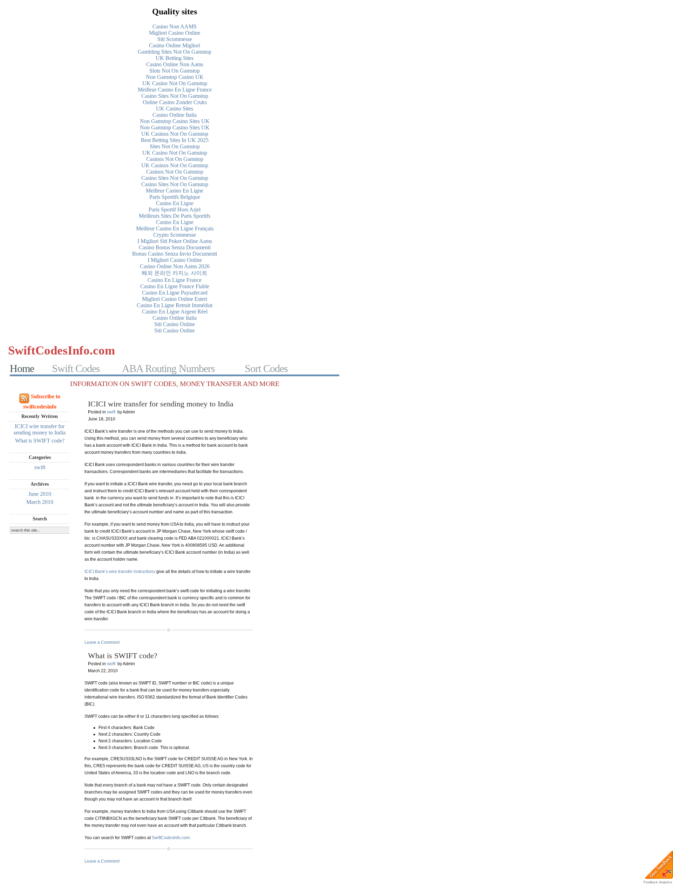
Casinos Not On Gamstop (174, 159)
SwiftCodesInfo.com (61, 351)
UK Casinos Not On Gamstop (174, 134)
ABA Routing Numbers (168, 368)
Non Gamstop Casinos (318, 350)
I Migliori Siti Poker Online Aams (174, 241)
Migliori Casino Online (174, 33)
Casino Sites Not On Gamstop (174, 96)
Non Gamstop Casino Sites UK (175, 121)
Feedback (651, 882)
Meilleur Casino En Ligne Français (174, 228)
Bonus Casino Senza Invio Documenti (174, 254)
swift (39, 467)
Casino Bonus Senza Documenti (175, 247)
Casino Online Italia (174, 115)
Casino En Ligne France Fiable (174, 286)
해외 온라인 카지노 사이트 (175, 273)
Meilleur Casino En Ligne (174, 191)
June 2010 (39, 494)
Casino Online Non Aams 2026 (175, 266)
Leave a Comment (102, 642)
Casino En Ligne (174, 203)
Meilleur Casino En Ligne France (175, 90)
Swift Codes (76, 368)
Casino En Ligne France (175, 280)
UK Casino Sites (174, 109)
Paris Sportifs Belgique (174, 197)
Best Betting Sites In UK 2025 (175, 140)
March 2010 (39, 502)
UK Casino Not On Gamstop (174, 83)
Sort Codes (266, 368)
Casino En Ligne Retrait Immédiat (174, 305)
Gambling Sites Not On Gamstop (174, 52)
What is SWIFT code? (39, 441)
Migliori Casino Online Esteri (174, 299)
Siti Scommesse (174, 39)
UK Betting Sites (174, 58)
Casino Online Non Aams (174, 64)
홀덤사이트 (210, 350)
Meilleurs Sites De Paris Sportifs (174, 216)
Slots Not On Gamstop (174, 71)
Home (22, 368)
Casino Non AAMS (174, 26)
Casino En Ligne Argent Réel (175, 312)
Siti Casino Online (174, 324)
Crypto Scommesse (174, 235)
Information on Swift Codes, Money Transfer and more (174, 383)
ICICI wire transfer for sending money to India (40, 429)
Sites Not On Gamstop (175, 146)
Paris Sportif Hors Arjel (174, 209)
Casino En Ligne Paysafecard (175, 293)
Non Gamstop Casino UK (175, 77)
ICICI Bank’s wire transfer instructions (119, 571)
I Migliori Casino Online (175, 260)
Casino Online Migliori (174, 45)
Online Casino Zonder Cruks (175, 102)
